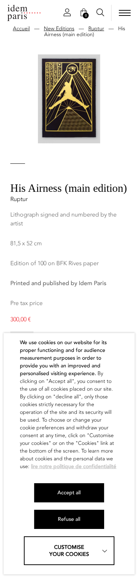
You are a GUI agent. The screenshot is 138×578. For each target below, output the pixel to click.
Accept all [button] (69, 492)
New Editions (59, 28)
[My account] (67, 13)
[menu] (125, 13)
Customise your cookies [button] (69, 551)
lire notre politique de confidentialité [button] (73, 466)
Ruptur (96, 28)
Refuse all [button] (69, 519)
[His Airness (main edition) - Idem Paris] (23, 13)
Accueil (21, 28)
